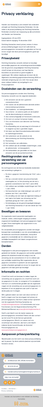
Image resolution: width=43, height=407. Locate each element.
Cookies (4, 389)
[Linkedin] (13, 382)
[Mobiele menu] (39, 4)
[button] (19, 361)
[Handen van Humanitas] (7, 4)
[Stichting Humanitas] (21, 403)
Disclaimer (12, 389)
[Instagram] (5, 382)
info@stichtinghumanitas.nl (11, 304)
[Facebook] (9, 382)
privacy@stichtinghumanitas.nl (29, 309)
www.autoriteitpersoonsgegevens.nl (14, 330)
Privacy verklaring (7, 391)
